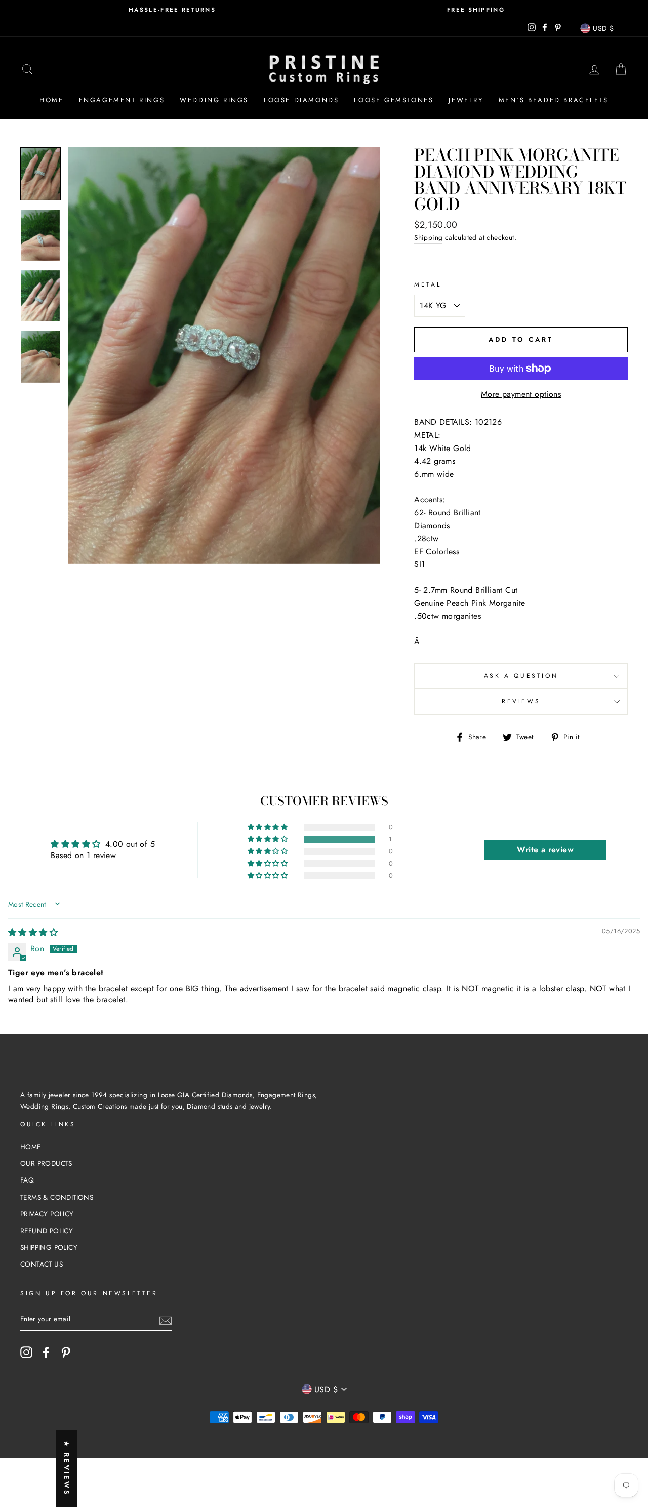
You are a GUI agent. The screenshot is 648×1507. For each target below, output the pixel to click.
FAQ (27, 1180)
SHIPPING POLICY (48, 1247)
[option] (172, 10)
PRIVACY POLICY (47, 1214)
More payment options (521, 394)
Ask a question (521, 675)
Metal (427, 284)
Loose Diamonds (301, 100)
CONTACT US (41, 1264)
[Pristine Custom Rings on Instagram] (26, 1352)
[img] (33, 933)
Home (51, 100)
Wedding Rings (214, 100)
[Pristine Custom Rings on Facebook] (46, 1352)
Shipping (428, 237)
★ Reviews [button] (66, 1468)
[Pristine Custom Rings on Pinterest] (66, 1352)
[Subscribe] (165, 1319)
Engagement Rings (122, 100)
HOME (30, 1147)
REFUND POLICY (46, 1231)
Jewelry (466, 100)
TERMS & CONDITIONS (56, 1197)
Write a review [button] (545, 850)
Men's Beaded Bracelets (554, 100)
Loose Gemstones (393, 100)
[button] (268, 839)
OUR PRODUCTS (46, 1163)
